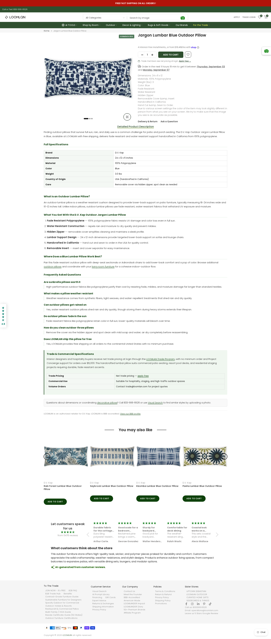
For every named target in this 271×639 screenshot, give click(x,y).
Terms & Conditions (165, 591)
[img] (68, 532)
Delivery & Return (147, 121)
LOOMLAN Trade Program (160, 359)
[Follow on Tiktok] (210, 604)
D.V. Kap (48, 482)
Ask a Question (169, 121)
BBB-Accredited (132, 597)
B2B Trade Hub (53, 593)
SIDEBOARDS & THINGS (197, 600)
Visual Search (155, 402)
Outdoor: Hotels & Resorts (58, 606)
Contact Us (129, 591)
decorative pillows (107, 402)
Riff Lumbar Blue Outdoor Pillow (62, 486)
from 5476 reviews (68, 535)
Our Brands (182, 25)
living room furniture (103, 266)
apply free (143, 375)
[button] (89, 534)
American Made (132, 600)
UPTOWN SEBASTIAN (196, 591)
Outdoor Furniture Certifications (61, 618)
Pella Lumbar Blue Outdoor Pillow (155, 486)
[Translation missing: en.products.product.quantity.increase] (153, 55)
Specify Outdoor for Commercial (62, 602)
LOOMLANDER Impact (134, 603)
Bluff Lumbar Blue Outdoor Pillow (109, 486)
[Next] (128, 78)
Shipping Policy (162, 600)
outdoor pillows (52, 266)
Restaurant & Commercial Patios (62, 608)
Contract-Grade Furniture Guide (61, 596)
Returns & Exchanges (103, 603)
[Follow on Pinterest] (204, 604)
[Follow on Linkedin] (198, 604)
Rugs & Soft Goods (158, 25)
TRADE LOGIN (248, 17)
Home (46, 31)
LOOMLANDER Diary (133, 606)
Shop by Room (90, 25)
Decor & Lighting (131, 25)
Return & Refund (163, 594)
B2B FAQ (73, 590)
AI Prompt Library (100, 594)
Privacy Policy (99, 609)
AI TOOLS (70, 25)
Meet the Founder (133, 594)
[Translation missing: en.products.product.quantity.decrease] (141, 55)
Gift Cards (110, 597)
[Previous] (49, 78)
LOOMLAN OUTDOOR (196, 594)
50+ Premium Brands (134, 609)
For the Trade (200, 25)
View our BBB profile (130, 413)
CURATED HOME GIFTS (197, 597)
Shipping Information (103, 606)
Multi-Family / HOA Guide (58, 612)
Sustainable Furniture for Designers (63, 599)
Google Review (210, 613)
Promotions (161, 603)
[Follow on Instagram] (192, 604)
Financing (97, 597)
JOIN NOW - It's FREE (55, 590)
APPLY (237, 17)
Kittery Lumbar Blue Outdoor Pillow (202, 486)
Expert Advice (99, 600)
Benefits (68, 593)
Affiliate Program (132, 612)
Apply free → (185, 61)
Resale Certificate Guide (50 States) (63, 615)
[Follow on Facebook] (186, 604)
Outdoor (110, 25)
